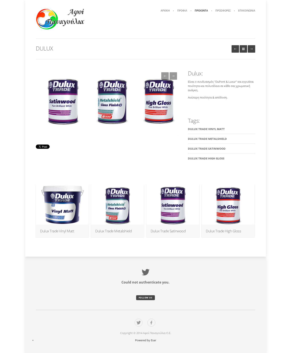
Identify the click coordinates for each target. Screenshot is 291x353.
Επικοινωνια (246, 10)
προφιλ (182, 10)
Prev (235, 49)
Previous (165, 76)
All (243, 49)
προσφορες (223, 10)
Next (251, 49)
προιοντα (201, 10)
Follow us (146, 297)
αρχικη (165, 10)
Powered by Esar (145, 340)
